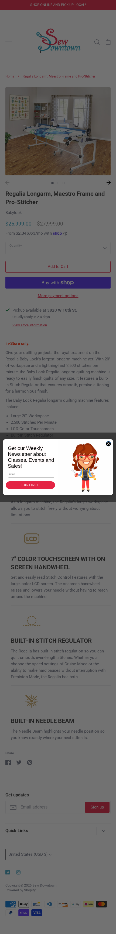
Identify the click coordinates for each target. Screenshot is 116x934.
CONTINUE (30, 485)
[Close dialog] (108, 443)
